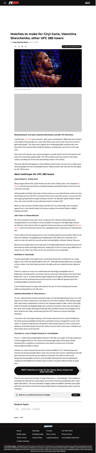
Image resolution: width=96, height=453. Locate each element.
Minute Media (12, 446)
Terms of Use (22, 438)
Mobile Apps (21, 434)
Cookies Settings (23, 441)
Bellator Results (26, 409)
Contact (49, 431)
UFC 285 (28, 139)
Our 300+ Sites (67, 431)
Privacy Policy (67, 434)
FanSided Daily (37, 434)
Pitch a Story (51, 434)
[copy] (25, 46)
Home (16, 417)
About (19, 431)
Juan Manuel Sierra (20, 42)
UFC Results (36, 409)
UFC (17, 409)
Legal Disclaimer (52, 438)
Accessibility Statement (70, 438)
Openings (35, 431)
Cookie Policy (37, 438)
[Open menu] (5, 3)
